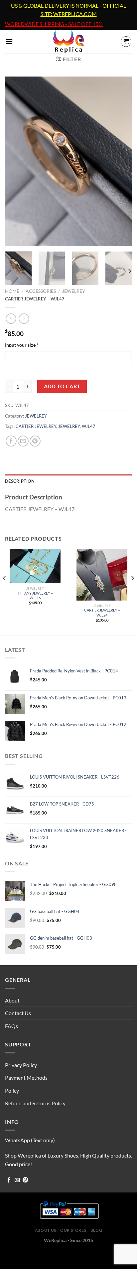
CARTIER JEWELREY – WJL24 (102, 612)
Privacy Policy (21, 1065)
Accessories (41, 291)
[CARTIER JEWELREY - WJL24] (101, 574)
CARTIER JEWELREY (36, 426)
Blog (96, 1230)
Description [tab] (20, 481)
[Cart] (126, 41)
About (12, 1000)
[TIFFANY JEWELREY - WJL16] (35, 566)
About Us (45, 1230)
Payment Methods (26, 1077)
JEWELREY (73, 291)
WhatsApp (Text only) (30, 1140)
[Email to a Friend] (23, 441)
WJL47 (88, 426)
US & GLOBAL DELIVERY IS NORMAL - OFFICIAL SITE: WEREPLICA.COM (68, 10)
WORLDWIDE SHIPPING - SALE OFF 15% (54, 24)
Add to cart (62, 386)
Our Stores (73, 1230)
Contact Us (18, 1013)
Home (12, 291)
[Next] (121, 161)
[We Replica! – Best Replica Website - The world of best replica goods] (69, 41)
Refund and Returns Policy (35, 1103)
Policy (12, 1090)
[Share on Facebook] (11, 441)
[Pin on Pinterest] (35, 441)
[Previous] (16, 161)
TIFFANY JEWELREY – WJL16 (35, 595)
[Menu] (9, 41)
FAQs (11, 1026)
